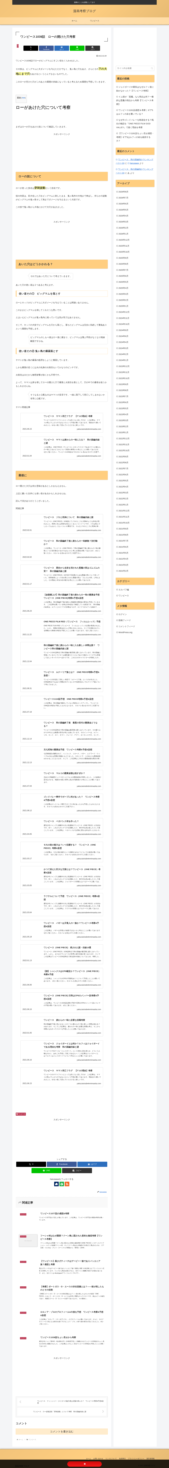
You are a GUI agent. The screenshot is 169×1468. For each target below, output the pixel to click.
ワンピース (21, 1114)
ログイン (123, 614)
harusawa (134, 163)
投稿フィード (125, 620)
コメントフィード (127, 626)
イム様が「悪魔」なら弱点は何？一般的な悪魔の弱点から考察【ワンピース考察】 (135, 100)
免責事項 (122, 1458)
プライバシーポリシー (136, 1458)
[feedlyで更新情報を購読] (61, 1184)
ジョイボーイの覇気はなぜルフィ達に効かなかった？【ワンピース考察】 (135, 89)
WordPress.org (125, 632)
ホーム (88, 1458)
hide (23, 98)
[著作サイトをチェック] (56, 1184)
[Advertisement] (62, 152)
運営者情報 (150, 1458)
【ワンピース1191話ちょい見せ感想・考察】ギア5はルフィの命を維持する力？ (135, 137)
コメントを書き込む (62, 1431)
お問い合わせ (98, 1458)
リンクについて (111, 1458)
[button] (92, 48)
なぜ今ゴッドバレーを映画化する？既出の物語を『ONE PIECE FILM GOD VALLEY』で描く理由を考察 (135, 124)
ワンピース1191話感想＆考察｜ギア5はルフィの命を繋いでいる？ (134, 112)
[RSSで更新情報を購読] (67, 1184)
